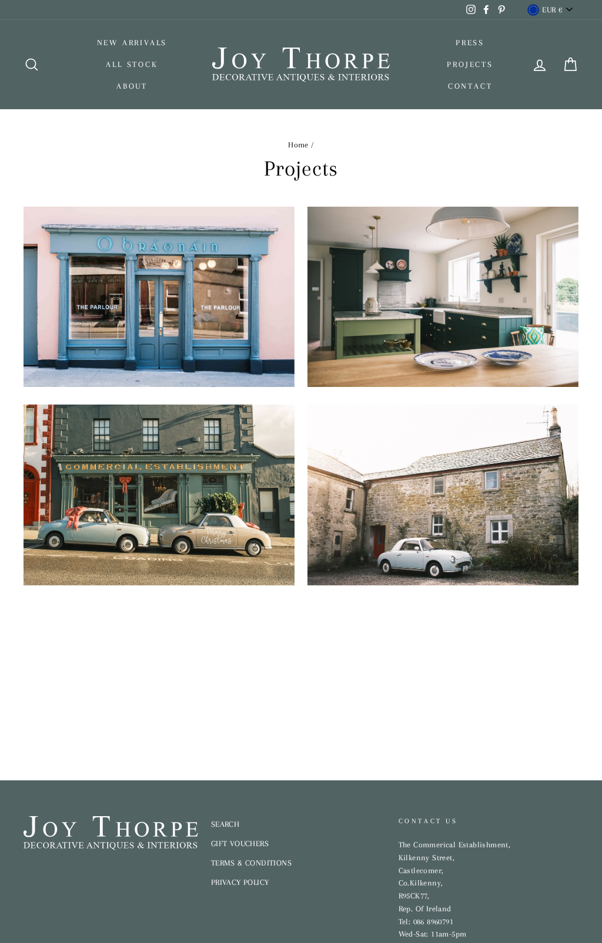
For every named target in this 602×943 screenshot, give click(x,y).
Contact (470, 86)
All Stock (132, 64)
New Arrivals (132, 42)
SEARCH (225, 824)
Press (470, 42)
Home (298, 144)
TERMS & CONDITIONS (251, 862)
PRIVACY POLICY (240, 882)
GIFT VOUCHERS (240, 843)
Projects (470, 64)
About (132, 86)
